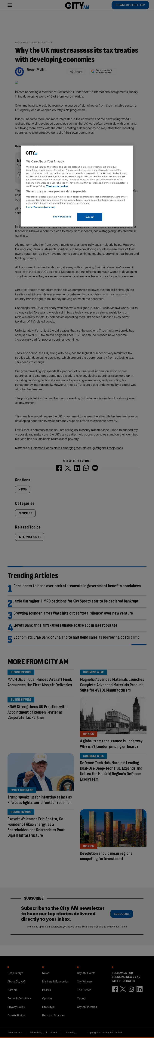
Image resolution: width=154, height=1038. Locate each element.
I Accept (89, 217)
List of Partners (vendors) (40, 207)
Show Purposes (62, 216)
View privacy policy (57, 186)
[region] (77, 186)
